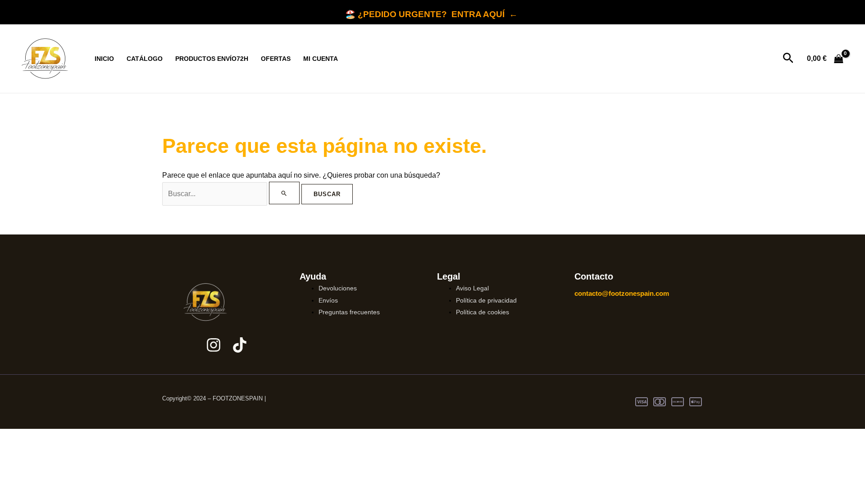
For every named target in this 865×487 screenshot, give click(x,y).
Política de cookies (482, 312)
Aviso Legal (472, 288)
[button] (788, 59)
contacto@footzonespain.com (621, 293)
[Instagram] (213, 345)
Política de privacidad (486, 300)
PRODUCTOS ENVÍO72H (211, 58)
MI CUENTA (320, 58)
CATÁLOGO (145, 58)
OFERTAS (276, 58)
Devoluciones (338, 288)
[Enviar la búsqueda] (284, 193)
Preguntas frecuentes (349, 312)
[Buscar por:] (231, 194)
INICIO (104, 58)
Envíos (328, 300)
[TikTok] (239, 345)
